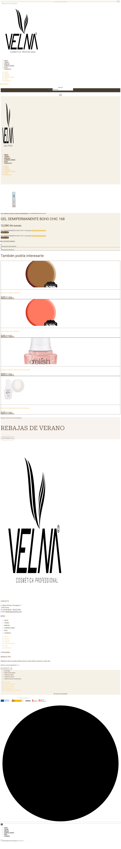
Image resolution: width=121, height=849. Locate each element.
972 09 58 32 (7, 609)
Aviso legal (7, 671)
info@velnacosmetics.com (13, 612)
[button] (60, 87)
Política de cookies (9, 675)
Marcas (7, 64)
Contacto (7, 69)
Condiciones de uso (9, 676)
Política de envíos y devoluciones (12, 679)
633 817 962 (17, 609)
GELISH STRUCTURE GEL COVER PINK (15, 370)
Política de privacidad (9, 672)
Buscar (50, 89)
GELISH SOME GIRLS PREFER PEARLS (15, 408)
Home (2, 213)
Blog (6, 67)
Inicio (6, 60)
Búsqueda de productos (10, 841)
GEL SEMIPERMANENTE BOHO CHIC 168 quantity (16, 230)
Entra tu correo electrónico (9, 665)
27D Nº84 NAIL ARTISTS (10, 331)
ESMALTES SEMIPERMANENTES (21, 213)
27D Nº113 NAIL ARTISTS (10, 293)
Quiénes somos (9, 65)
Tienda (6, 62)
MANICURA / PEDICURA (9, 213)
